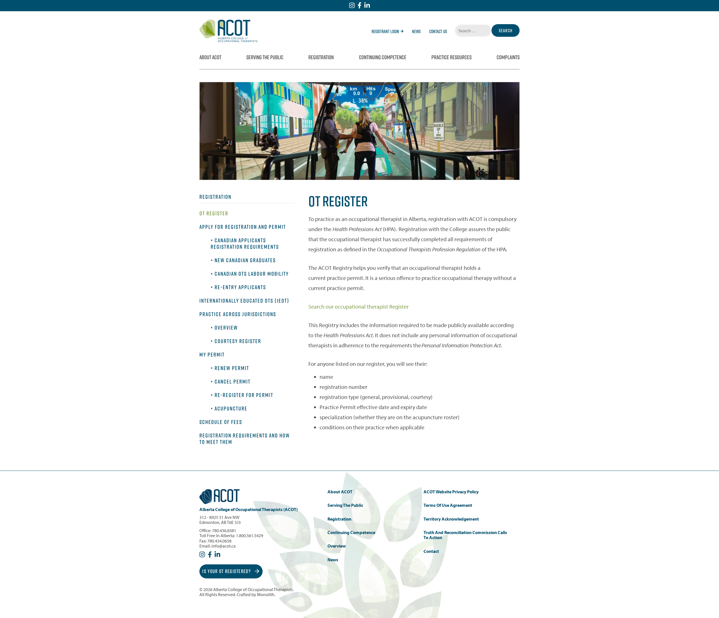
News (416, 31)
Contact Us (438, 31)
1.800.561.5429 (249, 535)
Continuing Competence (382, 57)
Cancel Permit (233, 382)
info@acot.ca (223, 546)
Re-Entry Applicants (240, 287)
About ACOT (210, 57)
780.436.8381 (224, 530)
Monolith (265, 594)
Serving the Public (264, 57)
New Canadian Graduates (245, 260)
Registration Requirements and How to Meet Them (244, 439)
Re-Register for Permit (244, 395)
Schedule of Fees (220, 422)
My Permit (212, 355)
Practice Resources (451, 57)
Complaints (508, 57)
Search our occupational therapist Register (358, 306)
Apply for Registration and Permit (242, 227)
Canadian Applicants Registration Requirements (245, 243)
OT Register (213, 213)
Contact (431, 551)
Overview (226, 328)
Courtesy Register (238, 341)
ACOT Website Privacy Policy (451, 491)
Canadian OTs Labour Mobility (252, 274)
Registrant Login (385, 31)
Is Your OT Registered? (227, 571)
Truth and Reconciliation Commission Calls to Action (465, 535)
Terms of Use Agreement (448, 505)
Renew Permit (232, 368)
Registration (321, 57)
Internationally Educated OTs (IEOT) (244, 301)
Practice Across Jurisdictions (237, 314)
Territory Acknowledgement (451, 519)
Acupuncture (231, 408)
